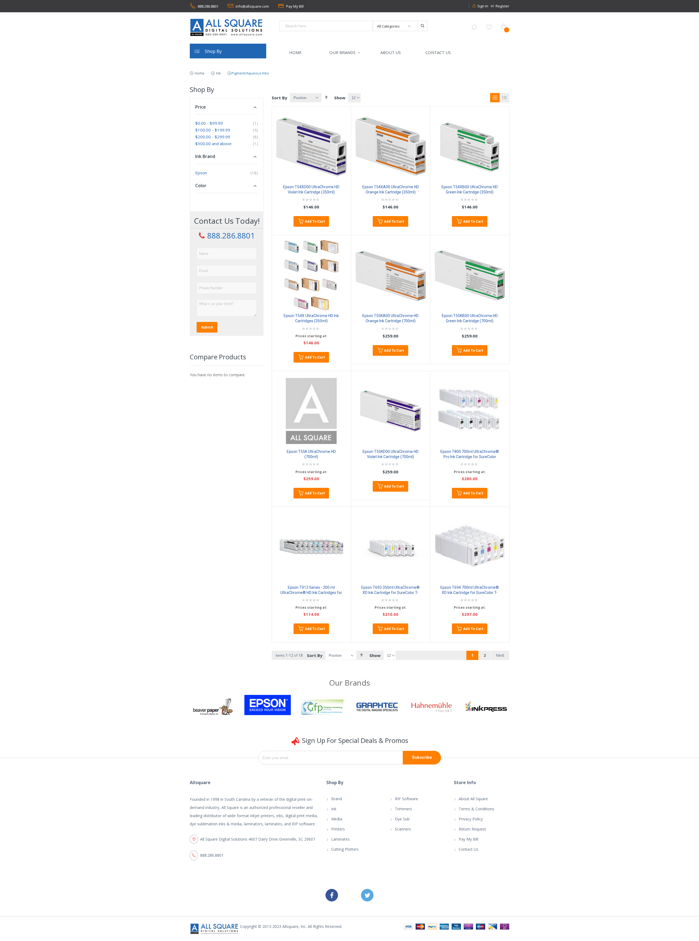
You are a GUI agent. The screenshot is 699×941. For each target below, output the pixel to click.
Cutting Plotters (345, 849)
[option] (213, 705)
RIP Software (406, 798)
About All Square (473, 798)
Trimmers (403, 808)
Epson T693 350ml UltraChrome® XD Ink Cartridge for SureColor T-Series (390, 592)
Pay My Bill (295, 6)
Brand (336, 798)
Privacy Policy (471, 818)
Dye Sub (402, 818)
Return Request (472, 829)
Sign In (482, 6)
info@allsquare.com (252, 6)
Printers (338, 829)
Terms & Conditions (476, 808)
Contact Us (468, 849)
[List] (504, 97)
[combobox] (326, 26)
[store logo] (226, 27)
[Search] (422, 26)
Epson (201, 172)
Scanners (403, 829)
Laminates (340, 839)
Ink (218, 73)
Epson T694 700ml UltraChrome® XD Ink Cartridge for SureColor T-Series (469, 592)
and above (213, 143)
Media (336, 818)
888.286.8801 (208, 6)
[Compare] (474, 27)
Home (199, 73)
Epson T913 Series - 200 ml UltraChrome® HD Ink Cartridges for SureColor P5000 (311, 592)
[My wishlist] (489, 27)
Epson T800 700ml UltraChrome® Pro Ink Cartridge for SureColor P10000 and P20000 (469, 456)
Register (502, 6)
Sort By (279, 97)
